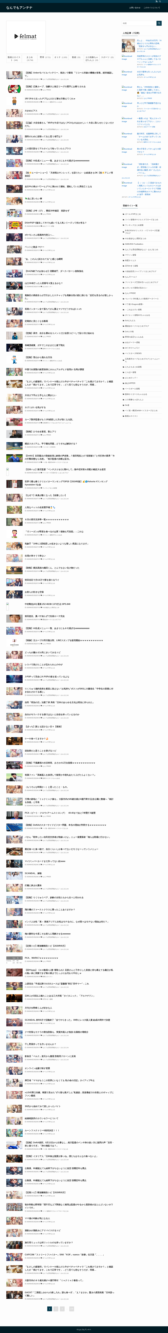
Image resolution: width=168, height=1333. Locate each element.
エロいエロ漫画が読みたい (136, 288)
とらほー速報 (130, 372)
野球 (45, 57)
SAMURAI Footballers (134, 244)
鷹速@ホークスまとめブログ (137, 326)
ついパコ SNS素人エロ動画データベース (142, 299)
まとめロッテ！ (131, 378)
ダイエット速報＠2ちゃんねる (137, 315)
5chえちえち (130, 320)
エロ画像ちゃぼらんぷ (91, 58)
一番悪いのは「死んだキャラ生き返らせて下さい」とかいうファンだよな (149, 121)
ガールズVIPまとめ (150, 77)
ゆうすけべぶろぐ (132, 348)
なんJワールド (131, 277)
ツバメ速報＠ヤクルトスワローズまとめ (141, 220)
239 (71, 1309)
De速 (127, 405)
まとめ (29, 58)
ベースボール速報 (132, 389)
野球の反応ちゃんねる (134, 337)
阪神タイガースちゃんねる (152, 142)
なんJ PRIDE (148, 98)
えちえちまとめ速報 (133, 367)
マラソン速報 (130, 255)
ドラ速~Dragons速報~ (134, 304)
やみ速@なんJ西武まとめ (135, 238)
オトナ (60, 57)
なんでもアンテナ (19, 7)
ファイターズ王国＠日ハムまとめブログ (141, 282)
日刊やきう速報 (131, 266)
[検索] (160, 1)
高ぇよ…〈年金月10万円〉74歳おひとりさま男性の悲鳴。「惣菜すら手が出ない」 (149, 43)
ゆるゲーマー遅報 (149, 127)
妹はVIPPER (130, 383)
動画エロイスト (14, 58)
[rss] (156, 1)
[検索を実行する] (159, 23)
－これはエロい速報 (133, 310)
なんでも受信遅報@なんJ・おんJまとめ (141, 249)
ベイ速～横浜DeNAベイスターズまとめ (141, 410)
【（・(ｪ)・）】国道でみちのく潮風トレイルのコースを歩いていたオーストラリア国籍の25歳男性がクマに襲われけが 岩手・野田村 (149, 189)
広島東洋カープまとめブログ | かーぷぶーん (142, 360)
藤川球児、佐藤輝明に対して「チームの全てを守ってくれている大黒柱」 (149, 137)
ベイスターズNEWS (133, 353)
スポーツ (107, 57)
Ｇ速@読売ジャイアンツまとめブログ (140, 271)
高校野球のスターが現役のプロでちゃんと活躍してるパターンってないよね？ (149, 59)
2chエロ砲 (129, 331)
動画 (76, 57)
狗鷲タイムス (130, 260)
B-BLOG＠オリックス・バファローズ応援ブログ (142, 231)
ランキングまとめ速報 (134, 225)
